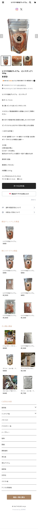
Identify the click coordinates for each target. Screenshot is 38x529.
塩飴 (3, 438)
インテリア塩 (6, 414)
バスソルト (5, 420)
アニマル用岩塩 (7, 487)
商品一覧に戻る (19, 497)
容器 (3, 444)
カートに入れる (19, 186)
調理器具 (5, 451)
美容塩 (4, 469)
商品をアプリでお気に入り (20, 194)
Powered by (17, 509)
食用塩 (4, 407)
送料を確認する (21, 85)
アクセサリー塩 (6, 426)
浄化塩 (4, 457)
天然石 (4, 475)
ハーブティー (6, 432)
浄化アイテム (6, 463)
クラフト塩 (5, 481)
